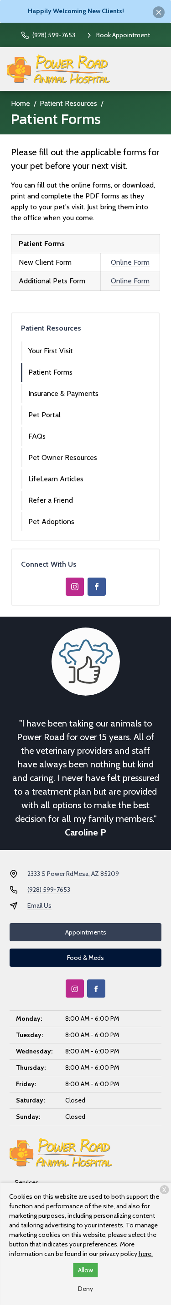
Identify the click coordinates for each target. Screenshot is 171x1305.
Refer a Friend (50, 500)
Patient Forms (50, 372)
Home (20, 103)
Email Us (39, 905)
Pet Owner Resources (62, 457)
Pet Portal (44, 414)
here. (146, 1254)
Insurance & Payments (63, 393)
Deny (85, 1289)
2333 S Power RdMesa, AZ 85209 (73, 874)
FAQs (37, 436)
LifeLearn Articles (55, 479)
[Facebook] (97, 587)
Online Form (130, 262)
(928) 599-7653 (48, 889)
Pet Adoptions (51, 521)
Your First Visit (50, 350)
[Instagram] (75, 587)
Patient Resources (68, 103)
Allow (85, 1270)
